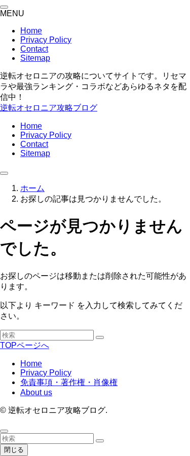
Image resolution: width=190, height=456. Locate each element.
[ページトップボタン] (4, 431)
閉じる (14, 449)
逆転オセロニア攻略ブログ (48, 107)
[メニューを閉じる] (4, 7)
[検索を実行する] (100, 337)
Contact (34, 49)
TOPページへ (24, 345)
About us (36, 392)
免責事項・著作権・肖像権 (69, 382)
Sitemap (35, 58)
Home (31, 30)
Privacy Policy (45, 39)
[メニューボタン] (4, 173)
